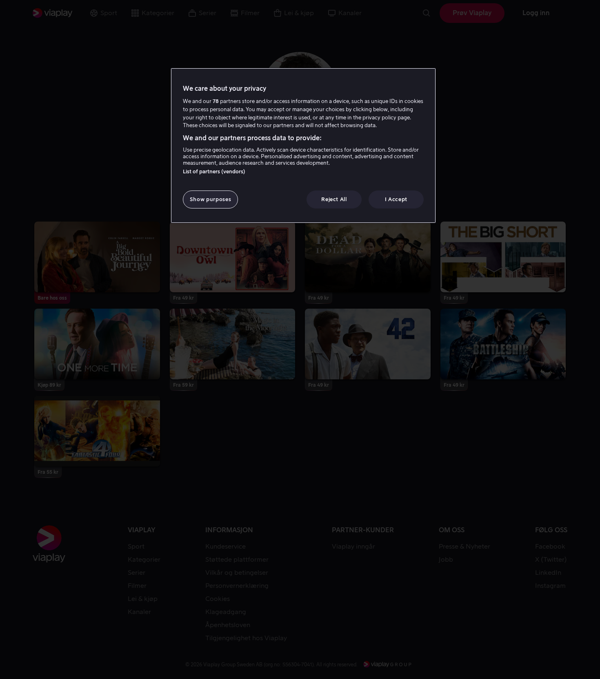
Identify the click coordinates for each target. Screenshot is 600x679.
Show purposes (210, 199)
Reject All (334, 199)
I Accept (396, 199)
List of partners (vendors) (214, 171)
